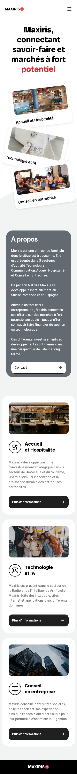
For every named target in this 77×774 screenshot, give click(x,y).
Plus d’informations (26, 502)
